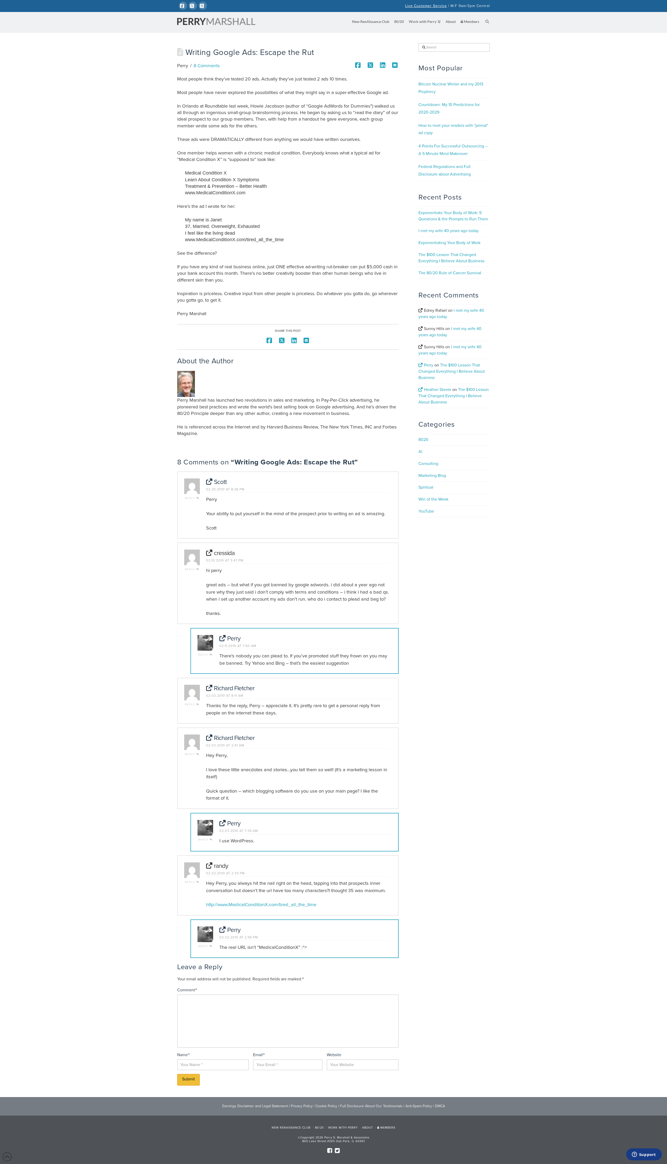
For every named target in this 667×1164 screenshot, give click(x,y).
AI (420, 451)
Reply (190, 498)
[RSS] (203, 6)
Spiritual (425, 487)
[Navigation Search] (485, 22)
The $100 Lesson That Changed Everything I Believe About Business (451, 371)
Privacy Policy (302, 1106)
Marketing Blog (432, 475)
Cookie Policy (326, 1106)
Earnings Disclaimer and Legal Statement (255, 1106)
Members (387, 1127)
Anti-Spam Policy (418, 1106)
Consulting (428, 463)
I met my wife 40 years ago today (448, 230)
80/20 (319, 1127)
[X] (193, 6)
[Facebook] (183, 6)
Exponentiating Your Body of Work (449, 242)
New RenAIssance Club (291, 1127)
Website (334, 1054)
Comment (187, 990)
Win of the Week (433, 499)
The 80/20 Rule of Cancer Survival (449, 273)
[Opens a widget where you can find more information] (644, 1154)
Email (259, 1054)
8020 (423, 439)
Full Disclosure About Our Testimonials (371, 1106)
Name (183, 1054)
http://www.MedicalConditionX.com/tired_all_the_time (261, 904)
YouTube (426, 511)
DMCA (440, 1106)
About (367, 1127)
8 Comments (207, 66)
